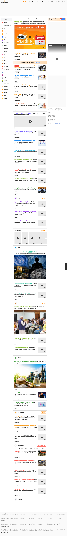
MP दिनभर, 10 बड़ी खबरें (4, 529)
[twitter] (42, 50)
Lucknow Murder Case (41, 517)
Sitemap (59, 108)
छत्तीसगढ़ (30, 448)
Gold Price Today (22, 518)
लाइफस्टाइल (17, 127)
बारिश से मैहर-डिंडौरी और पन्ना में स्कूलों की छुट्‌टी (5, 530)
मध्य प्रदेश (22, 448)
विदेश (15, 280)
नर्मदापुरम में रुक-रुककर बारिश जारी (51, 529)
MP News (2, 523)
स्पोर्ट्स (16, 147)
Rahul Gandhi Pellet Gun (4, 514)
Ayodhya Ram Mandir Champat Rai (61, 514)
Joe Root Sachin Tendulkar (5, 517)
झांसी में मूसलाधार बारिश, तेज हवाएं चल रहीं (33, 529)
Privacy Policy (61, 110)
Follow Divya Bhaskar (13, 524)
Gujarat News (40, 523)
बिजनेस (16, 194)
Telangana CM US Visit (23, 517)
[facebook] (40, 50)
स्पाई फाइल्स (17, 72)
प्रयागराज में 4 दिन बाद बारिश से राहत (42, 530)
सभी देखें (43, 230)
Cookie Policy (56, 110)
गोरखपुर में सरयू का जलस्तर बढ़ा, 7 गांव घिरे (24, 529)
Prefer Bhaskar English (41, 524)
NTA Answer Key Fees (13, 517)
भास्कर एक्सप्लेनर (17, 100)
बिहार (37, 448)
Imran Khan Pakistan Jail (14, 514)
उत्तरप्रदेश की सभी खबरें (41, 445)
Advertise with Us (50, 108)
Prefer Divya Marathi (23, 524)
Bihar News (21, 523)
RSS (52, 110)
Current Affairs (49, 518)
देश (15, 50)
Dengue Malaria (49, 514)
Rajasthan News (31, 523)
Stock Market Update (32, 518)
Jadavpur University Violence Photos (14, 518)
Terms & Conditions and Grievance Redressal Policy (55, 109)
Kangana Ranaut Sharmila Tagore (5, 518)
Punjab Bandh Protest (60, 517)
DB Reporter (56, 108)
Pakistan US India (22, 514)
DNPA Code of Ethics (58, 123)
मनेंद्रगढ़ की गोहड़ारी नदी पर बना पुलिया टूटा (61, 529)
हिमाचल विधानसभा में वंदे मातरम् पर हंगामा (42, 529)
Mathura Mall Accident (50, 517)
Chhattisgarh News (59, 523)
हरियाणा (40, 448)
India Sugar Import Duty (41, 514)
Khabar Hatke (40, 518)
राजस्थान (26, 448)
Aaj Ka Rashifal (59, 518)
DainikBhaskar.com (51, 113)
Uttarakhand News (50, 523)
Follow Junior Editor (59, 524)
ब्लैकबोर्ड (16, 431)
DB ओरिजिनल (17, 59)
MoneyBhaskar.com (51, 119)
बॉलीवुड (16, 208)
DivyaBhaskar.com (51, 115)
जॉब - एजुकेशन (17, 156)
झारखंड (34, 448)
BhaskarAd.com (51, 120)
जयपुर (16, 175)
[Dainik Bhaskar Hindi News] (5, 2)
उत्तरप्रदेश (18, 448)
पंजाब (43, 448)
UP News (11, 523)
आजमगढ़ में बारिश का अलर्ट (50, 530)
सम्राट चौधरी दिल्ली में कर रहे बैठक (14, 530)
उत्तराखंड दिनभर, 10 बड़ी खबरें (13, 529)
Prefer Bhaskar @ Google (51, 524)
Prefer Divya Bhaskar (32, 524)
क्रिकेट (16, 81)
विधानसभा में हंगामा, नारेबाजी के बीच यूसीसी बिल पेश (24, 530)
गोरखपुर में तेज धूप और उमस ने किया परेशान (33, 530)
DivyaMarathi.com (51, 117)
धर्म (15, 110)
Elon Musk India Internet (32, 517)
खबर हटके (16, 91)
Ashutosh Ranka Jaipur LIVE (33, 514)
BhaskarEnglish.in (51, 116)
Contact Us (49, 110)
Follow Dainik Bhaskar (4, 524)
